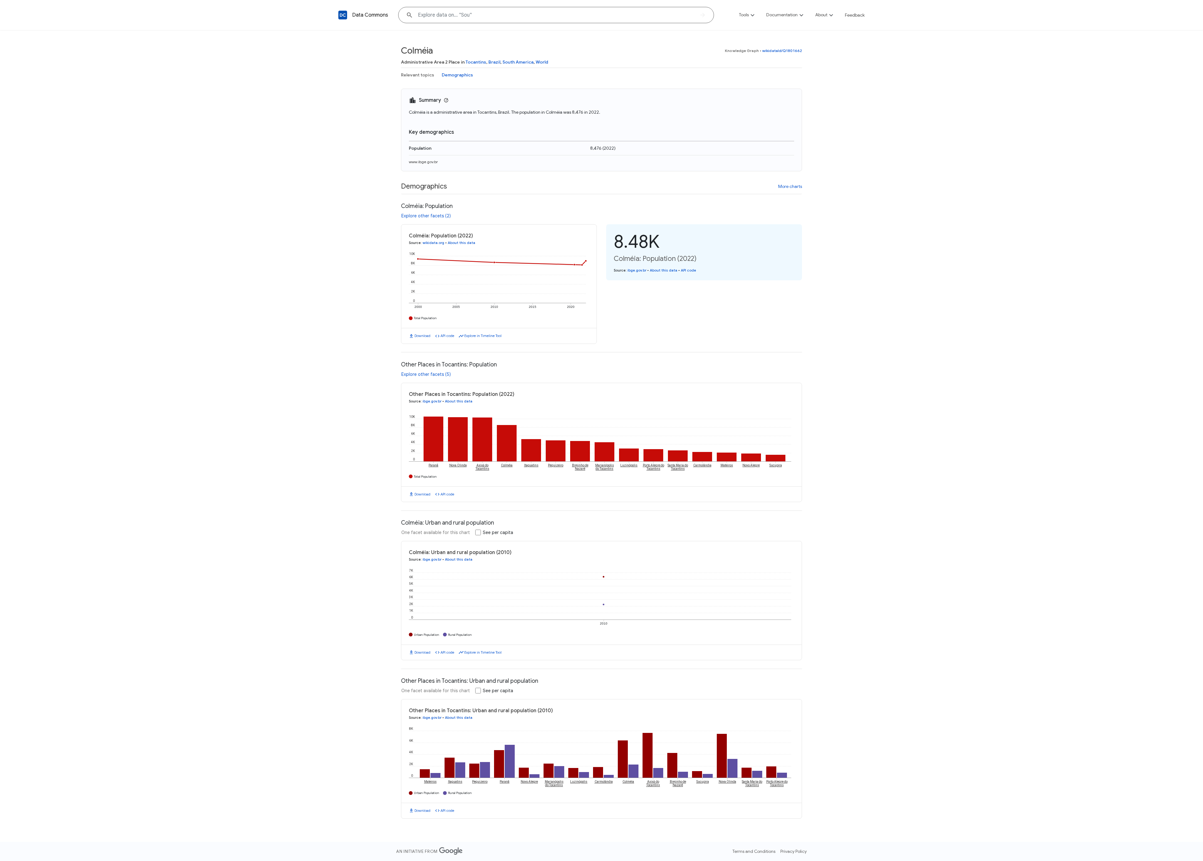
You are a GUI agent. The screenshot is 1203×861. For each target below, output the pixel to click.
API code (447, 336)
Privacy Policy (793, 851)
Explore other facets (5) (426, 374)
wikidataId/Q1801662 (782, 50)
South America (518, 62)
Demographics (457, 75)
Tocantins (476, 62)
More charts (790, 186)
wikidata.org (433, 243)
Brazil (494, 62)
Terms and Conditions (753, 851)
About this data (461, 243)
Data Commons (370, 15)
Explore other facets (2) (426, 216)
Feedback (855, 15)
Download (422, 336)
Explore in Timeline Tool (483, 336)
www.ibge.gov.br (423, 161)
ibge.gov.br (637, 270)
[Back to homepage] (342, 15)
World (542, 62)
